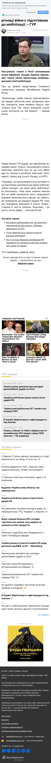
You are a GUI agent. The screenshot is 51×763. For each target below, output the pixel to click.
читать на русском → (41, 30)
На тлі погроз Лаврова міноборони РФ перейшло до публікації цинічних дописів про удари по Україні (26, 242)
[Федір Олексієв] (3, 33)
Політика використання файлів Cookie (16, 731)
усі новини (43, 615)
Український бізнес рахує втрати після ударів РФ (22, 498)
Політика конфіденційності (12, 727)
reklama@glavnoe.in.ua (15, 741)
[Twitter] (9, 751)
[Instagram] (18, 751)
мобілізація (12, 252)
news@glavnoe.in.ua (14, 736)
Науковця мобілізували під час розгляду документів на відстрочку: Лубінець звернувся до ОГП (26, 225)
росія (31, 252)
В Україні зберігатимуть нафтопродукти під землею (24, 596)
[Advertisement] (25, 140)
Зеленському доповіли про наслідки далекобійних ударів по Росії (20, 554)
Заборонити (31, 12)
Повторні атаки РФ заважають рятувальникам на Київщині (17, 564)
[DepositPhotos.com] (13, 758)
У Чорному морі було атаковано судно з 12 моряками (23, 477)
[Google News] (23, 751)
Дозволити (43, 12)
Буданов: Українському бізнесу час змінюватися (20, 488)
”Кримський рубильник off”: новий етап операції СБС (22, 575)
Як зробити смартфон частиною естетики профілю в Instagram (23, 585)
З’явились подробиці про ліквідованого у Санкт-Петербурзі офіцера (22, 533)
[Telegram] (13, 751)
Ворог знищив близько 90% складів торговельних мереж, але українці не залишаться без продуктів (21, 520)
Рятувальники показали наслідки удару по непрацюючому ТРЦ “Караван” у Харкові (23, 509)
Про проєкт (6, 716)
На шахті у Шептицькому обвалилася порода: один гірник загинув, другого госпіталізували (25, 606)
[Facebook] (4, 751)
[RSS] (28, 751)
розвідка (23, 252)
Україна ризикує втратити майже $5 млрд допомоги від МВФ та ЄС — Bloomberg (23, 543)
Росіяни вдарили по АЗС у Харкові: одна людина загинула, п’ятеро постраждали (22, 467)
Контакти (5, 720)
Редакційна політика (9, 724)
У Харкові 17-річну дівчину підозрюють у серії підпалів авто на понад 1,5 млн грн (25, 457)
